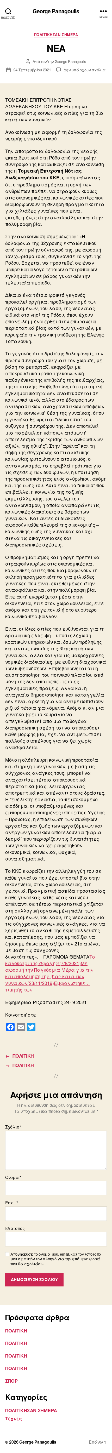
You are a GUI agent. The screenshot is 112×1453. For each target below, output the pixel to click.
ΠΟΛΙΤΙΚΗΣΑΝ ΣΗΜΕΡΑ (56, 34)
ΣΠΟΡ (11, 1380)
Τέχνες (13, 1418)
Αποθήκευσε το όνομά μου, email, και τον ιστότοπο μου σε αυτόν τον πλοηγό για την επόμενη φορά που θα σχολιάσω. (55, 1259)
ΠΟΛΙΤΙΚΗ (16, 1330)
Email (11, 1202)
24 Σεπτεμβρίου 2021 (32, 69)
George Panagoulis (56, 11)
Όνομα (13, 1177)
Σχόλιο (13, 1127)
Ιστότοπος (15, 1228)
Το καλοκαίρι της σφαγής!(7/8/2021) (50, 959)
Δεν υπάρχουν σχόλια (85, 69)
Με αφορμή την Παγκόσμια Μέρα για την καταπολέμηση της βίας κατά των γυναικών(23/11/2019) (49, 973)
